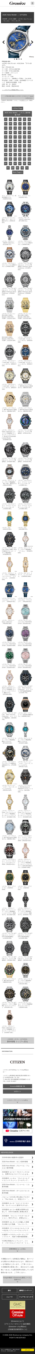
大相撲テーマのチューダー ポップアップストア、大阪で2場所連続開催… (15, 1235)
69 (17, 168)
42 (29, 146)
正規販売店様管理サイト (18, 1329)
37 (6, 146)
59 (25, 159)
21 (15, 132)
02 (10, 119)
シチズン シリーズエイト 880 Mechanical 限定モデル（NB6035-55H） (25, 386)
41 (25, 146)
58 (20, 159)
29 (25, 137)
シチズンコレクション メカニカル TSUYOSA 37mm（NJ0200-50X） (9, 666)
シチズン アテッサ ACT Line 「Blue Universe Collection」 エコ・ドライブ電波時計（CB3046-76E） (9, 716)
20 (10, 132)
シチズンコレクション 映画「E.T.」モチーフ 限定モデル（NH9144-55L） (8, 220)
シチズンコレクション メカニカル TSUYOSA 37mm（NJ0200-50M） (9, 644)
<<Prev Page (17, 108)
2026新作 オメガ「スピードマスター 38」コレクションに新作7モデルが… (15, 1204)
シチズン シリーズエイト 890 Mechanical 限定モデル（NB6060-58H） (25, 409)
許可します (27, 1350)
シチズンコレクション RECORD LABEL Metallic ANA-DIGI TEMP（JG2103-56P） (25, 316)
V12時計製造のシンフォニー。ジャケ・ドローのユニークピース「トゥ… (16, 1242)
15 (15, 128)
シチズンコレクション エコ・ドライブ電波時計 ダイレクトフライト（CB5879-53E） (25, 1005)
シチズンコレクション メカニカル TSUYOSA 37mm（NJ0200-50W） (25, 644)
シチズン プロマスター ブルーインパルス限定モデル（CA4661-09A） (9, 265)
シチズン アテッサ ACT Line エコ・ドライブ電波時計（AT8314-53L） (25, 431)
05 (25, 119)
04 (20, 119)
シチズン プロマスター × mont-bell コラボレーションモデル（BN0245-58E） (25, 340)
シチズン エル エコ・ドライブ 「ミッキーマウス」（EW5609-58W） (25, 574)
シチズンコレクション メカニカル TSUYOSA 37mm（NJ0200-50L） (25, 622)
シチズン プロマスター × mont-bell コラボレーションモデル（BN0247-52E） (9, 363)
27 (15, 137)
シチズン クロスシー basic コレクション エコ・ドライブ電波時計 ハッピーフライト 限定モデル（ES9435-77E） (25, 911)
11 (24, 124)
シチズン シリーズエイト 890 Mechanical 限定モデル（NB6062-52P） (9, 409)
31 (6, 141)
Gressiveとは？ (17, 1321)
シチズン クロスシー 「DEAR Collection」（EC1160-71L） (8, 243)
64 (20, 163)
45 (15, 150)
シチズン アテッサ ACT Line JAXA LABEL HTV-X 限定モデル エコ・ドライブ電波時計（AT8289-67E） (9, 551)
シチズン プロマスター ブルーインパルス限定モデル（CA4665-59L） (25, 243)
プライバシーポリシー (13, 1324)
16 (20, 128)
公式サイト (24, 100)
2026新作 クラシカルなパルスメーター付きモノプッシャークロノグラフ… (16, 1229)
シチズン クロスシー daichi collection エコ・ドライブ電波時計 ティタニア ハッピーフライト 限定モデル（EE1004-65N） (9, 690)
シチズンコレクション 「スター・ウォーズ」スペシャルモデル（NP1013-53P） (9, 788)
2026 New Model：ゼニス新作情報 (15, 1161)
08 (10, 124)
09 (15, 124)
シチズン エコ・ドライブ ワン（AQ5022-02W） (9, 888)
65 (25, 163)
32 (10, 141)
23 (25, 132)
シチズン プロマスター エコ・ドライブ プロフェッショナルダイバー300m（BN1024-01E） (25, 838)
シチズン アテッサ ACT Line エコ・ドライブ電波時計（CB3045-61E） (25, 958)
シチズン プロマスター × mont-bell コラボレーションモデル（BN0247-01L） (25, 363)
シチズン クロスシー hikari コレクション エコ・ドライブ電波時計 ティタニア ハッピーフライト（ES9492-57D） (9, 814)
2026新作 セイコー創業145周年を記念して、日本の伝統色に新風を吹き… (16, 1210)
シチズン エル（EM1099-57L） (23, 528)
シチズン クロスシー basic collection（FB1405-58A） (8, 622)
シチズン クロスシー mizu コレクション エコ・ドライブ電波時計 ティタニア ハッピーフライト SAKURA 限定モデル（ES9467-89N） (25, 863)
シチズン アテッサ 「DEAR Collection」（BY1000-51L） (24, 219)
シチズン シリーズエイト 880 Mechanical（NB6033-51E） (9, 980)
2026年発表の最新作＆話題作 (13, 1157)
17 (25, 128)
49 (6, 154)
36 (29, 141)
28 (20, 137)
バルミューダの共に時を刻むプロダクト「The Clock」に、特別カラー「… (16, 1198)
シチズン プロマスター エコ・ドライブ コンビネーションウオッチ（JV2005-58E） (9, 506)
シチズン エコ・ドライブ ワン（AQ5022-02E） (25, 888)
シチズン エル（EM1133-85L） (7, 528)
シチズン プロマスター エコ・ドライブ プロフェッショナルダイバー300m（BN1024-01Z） (9, 862)
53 (25, 154)
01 (6, 119)
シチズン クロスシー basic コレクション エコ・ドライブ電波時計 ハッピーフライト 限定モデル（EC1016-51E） (9, 911)
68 (13, 168)
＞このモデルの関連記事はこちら (13, 90)
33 (15, 141)
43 (6, 150)
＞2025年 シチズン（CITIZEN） (17, 1040)
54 (29, 154)
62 (10, 163)
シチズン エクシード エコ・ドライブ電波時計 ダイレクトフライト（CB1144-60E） (25, 981)
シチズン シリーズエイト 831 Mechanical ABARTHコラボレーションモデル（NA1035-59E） (25, 789)
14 (10, 128)
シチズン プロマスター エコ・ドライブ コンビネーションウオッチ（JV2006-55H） (25, 506)
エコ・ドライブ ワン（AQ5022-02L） (24, 196)
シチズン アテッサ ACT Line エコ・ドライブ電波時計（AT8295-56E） (25, 460)
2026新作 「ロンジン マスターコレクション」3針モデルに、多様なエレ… (16, 1217)
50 (10, 154)
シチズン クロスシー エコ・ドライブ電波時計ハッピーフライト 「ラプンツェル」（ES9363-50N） (9, 576)
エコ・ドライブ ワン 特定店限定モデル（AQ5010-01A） (9, 197)
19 (6, 132)
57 (15, 159)
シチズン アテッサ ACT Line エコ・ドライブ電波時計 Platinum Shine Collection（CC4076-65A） (25, 266)
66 (29, 163)
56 (10, 159)
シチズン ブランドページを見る (17, 1100)
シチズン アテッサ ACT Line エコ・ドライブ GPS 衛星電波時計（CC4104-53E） (9, 936)
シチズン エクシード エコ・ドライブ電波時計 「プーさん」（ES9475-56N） (25, 550)
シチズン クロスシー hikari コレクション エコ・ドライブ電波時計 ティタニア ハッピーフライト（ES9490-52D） (25, 814)
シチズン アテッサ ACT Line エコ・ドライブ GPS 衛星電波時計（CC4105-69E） (25, 936)
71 (27, 168)
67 (8, 168)
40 (20, 146)
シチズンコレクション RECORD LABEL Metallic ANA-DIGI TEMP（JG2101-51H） (9, 316)
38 (10, 146)
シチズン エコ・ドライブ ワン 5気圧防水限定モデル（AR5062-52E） (25, 714)
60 (29, 159)
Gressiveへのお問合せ (17, 1326)
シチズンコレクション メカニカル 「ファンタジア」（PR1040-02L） (25, 600)
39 (15, 146)
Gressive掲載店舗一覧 (17, 1086)
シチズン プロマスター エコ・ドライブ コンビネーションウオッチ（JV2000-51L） (25, 483)
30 (29, 137)
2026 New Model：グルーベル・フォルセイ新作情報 (15, 1167)
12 (29, 124)
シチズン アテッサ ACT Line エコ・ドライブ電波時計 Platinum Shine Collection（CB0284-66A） (25, 292)
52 (20, 154)
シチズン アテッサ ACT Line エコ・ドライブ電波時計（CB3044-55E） (9, 958)
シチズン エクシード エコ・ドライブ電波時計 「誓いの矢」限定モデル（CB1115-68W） (9, 483)
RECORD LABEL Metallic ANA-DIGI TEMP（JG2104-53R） (9, 339)
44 (10, 150)
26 (10, 137)
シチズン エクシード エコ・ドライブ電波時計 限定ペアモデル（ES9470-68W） (25, 741)
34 (20, 141)
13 (6, 128)
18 (29, 128)
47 (25, 150)
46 (20, 150)
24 (29, 132)
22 (20, 132)
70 (22, 168)
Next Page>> (18, 172)
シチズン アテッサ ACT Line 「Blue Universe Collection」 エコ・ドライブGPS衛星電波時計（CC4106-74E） (25, 689)
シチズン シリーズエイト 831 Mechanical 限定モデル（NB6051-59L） (9, 837)
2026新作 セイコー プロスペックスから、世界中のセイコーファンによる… (16, 1173)
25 (6, 137)
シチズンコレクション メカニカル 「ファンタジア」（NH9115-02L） (9, 600)
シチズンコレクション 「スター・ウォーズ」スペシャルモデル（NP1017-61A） (25, 764)
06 (29, 119)
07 (6, 124)
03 (15, 119)
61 (6, 163)
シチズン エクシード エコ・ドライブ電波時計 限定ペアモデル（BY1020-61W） (9, 741)
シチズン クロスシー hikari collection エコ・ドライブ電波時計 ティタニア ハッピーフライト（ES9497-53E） (9, 1029)
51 (15, 154)
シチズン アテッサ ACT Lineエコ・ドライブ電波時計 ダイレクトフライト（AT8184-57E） (9, 1005)
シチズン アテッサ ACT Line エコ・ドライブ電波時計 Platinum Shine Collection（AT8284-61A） (9, 292)
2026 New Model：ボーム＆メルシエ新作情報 (15, 1192)
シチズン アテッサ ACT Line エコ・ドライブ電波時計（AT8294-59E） (9, 460)
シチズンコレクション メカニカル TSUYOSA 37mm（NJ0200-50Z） (25, 666)
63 (15, 163)
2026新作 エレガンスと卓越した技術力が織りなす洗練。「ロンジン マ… (15, 1223)
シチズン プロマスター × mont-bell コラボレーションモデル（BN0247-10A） (9, 387)
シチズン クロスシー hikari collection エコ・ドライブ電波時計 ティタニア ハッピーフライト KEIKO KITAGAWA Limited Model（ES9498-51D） (9, 434)
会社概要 (26, 1324)
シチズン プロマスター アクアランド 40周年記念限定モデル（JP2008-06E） (9, 764)
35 (25, 141)
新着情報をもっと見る (17, 1249)
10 (20, 124)
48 (29, 150)
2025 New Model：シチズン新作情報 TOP (18, 114)
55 (6, 159)
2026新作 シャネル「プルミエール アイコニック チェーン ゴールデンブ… (16, 1179)
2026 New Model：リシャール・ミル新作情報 (15, 1185)
